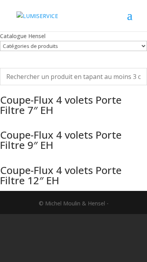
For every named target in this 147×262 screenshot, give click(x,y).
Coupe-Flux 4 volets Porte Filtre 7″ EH (61, 105)
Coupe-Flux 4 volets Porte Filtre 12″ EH (61, 175)
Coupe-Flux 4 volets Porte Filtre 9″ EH (61, 140)
